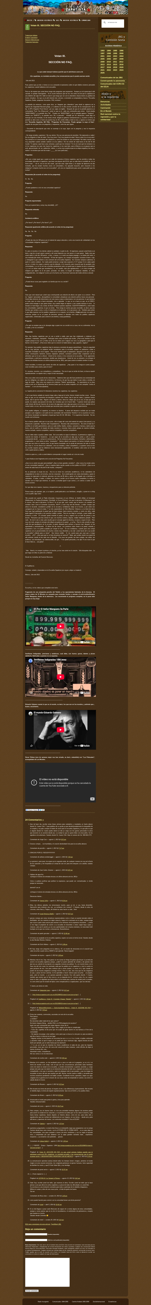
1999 (115, 53)
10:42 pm (59, 1204)
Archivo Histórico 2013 (48, 20)
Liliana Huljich (44, 1141)
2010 (109, 62)
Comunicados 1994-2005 (60, 1301)
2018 (109, 67)
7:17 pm (61, 848)
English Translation (31, 37)
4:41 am (77, 1178)
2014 (109, 64)
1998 (109, 53)
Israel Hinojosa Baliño (47, 914)
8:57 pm (70, 914)
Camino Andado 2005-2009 (81, 1301)
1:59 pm (65, 1141)
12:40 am (67, 933)
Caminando (105, 108)
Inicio (29, 20)
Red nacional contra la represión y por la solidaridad (110, 117)
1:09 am (60, 955)
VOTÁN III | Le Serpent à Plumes (49, 1178)
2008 (121, 59)
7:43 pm (70, 857)
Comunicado (85, 20)
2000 (121, 53)
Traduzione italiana (31, 35)
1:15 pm (61, 1123)
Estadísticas (112, 1301)
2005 (102, 59)
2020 (121, 67)
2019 (115, 67)
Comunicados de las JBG (111, 78)
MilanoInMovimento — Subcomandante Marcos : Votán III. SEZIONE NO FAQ (65, 1008)
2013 (102, 64)
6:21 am (66, 990)
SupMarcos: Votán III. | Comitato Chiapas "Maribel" (54, 999)
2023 (115, 70)
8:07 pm (70, 870)
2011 (115, 62)
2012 (121, 62)
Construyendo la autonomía (112, 81)
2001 (102, 56)
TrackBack (56, 1224)
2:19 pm (89, 1156)
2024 (121, 70)
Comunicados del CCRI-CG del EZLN (112, 85)
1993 (102, 51)
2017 (102, 67)
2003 (115, 56)
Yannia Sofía (44, 901)
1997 (102, 53)
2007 (115, 59)
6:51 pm (63, 839)
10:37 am (65, 1169)
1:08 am (64, 944)
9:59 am (60, 1095)
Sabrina (42, 1123)
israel (41, 1204)
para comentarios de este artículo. (38, 1224)
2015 (115, 64)
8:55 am (64, 1058)
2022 (109, 70)
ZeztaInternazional (99, 1301)
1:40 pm (64, 1196)
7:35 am (44, 1010)
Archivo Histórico (70, 20)
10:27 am (60, 1106)
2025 (102, 73)
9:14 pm (61, 1220)
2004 (121, 56)
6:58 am (88, 999)
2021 (102, 70)
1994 (109, 51)
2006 (109, 59)
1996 (121, 51)
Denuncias (105, 102)
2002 (109, 56)
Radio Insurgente (43, 1301)
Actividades (105, 105)
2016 (121, 64)
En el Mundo (105, 111)
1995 (115, 51)
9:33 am (61, 1084)
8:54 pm (64, 901)
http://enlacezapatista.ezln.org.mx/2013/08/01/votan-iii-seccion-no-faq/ (55, 994)
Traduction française (31, 42)
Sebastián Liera (45, 990)
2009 (102, 62)
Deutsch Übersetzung (32, 40)
